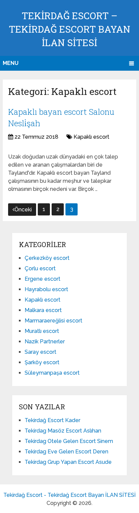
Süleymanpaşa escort (52, 373)
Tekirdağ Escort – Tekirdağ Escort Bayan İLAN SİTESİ (69, 29)
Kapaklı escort (91, 137)
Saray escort (40, 352)
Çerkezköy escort (47, 258)
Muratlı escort (42, 331)
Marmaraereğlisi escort (53, 320)
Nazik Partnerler (45, 341)
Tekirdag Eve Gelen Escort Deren (66, 451)
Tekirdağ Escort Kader (52, 420)
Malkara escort (43, 310)
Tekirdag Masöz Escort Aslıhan (63, 431)
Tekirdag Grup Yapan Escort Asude (68, 462)
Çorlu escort (40, 268)
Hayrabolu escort (46, 289)
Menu (11, 63)
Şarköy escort (42, 362)
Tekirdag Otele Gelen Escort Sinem (69, 441)
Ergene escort (42, 279)
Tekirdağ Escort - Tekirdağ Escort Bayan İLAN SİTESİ (69, 495)
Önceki (23, 209)
